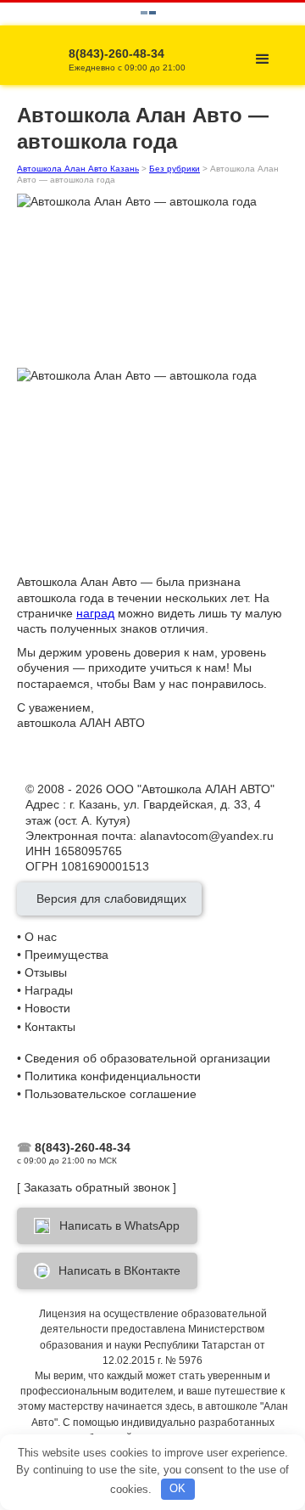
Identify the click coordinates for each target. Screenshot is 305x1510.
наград (95, 613)
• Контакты (46, 1027)
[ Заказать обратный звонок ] (96, 1187)
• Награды (45, 990)
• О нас (37, 937)
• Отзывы (42, 972)
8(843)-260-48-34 (82, 1147)
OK (177, 1488)
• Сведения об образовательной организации (143, 1058)
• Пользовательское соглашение (107, 1094)
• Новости (43, 1008)
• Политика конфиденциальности (109, 1076)
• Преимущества (62, 954)
